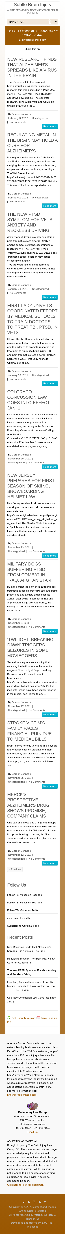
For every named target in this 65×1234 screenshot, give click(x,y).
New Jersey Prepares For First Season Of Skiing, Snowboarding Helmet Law (31, 486)
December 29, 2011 (19, 458)
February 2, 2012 (18, 197)
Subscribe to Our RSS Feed (23, 925)
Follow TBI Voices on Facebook (25, 894)
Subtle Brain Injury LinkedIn (38, 1200)
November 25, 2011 (19, 777)
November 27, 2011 (19, 706)
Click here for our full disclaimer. (25, 1184)
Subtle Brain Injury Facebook (21, 1200)
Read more (49, 126)
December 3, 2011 (18, 622)
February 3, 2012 (18, 118)
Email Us (32, 1131)
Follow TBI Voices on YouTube (24, 902)
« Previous (15, 869)
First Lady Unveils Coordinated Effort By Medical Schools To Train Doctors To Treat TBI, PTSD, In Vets (31, 986)
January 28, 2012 (18, 288)
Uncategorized (40, 118)
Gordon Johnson (21, 114)
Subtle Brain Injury (32, 4)
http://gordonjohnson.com (21, 1094)
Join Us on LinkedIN (18, 918)
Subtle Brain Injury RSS (43, 1200)
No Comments (18, 122)
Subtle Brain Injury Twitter (27, 1200)
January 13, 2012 (18, 375)
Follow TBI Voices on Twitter (23, 910)
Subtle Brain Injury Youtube (32, 1200)
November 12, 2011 (19, 854)
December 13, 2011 (19, 547)
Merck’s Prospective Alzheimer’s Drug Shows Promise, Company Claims (28, 805)
